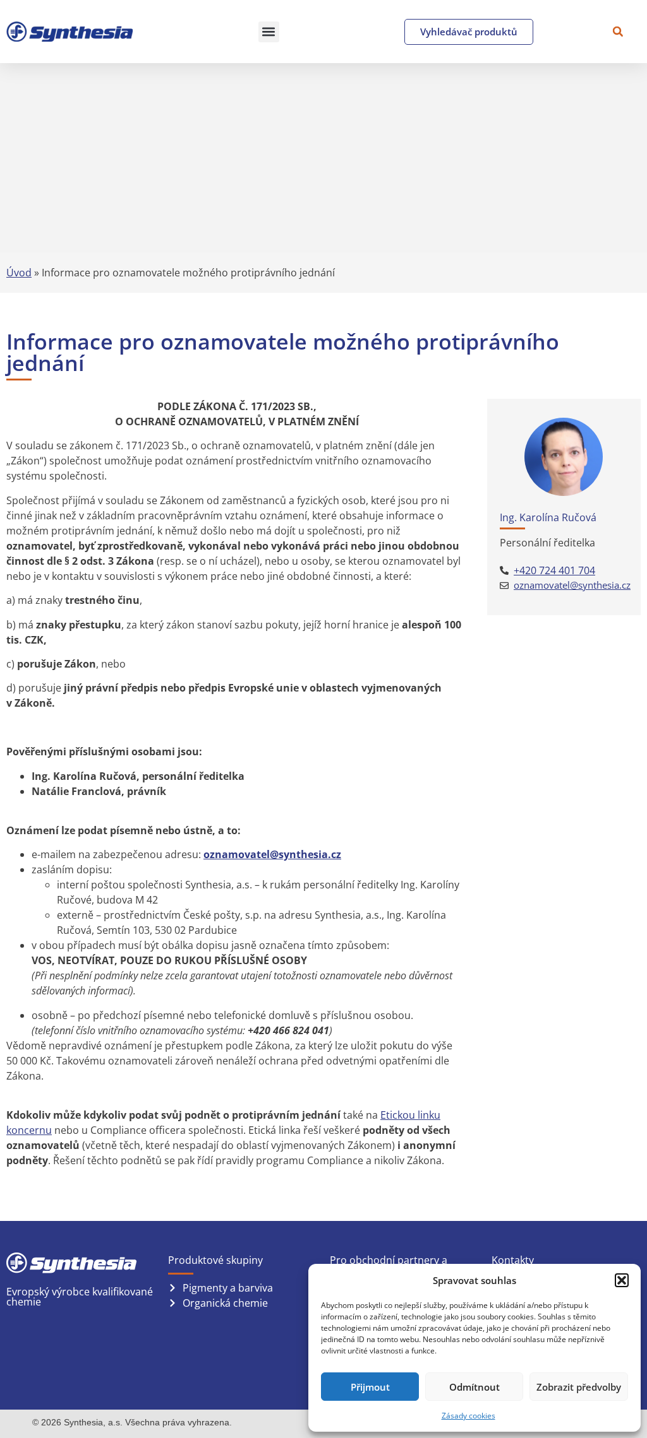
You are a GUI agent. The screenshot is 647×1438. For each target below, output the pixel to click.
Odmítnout (474, 1387)
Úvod (19, 273)
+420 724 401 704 (554, 570)
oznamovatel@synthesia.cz (572, 585)
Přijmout (370, 1387)
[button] (621, 1280)
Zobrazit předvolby (578, 1387)
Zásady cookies (468, 1415)
